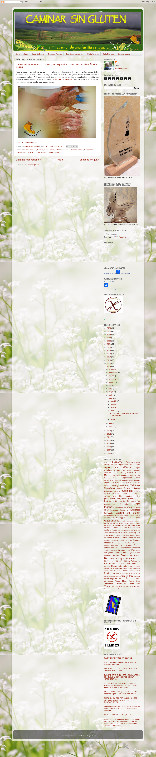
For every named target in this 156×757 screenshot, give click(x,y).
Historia (118, 525)
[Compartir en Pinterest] (76, 146)
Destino (136, 498)
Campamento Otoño (130, 478)
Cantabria (116, 482)
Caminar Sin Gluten (110, 273)
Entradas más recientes (28, 159)
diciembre (113, 369)
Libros (124, 533)
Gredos (126, 523)
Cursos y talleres (76, 150)
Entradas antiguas (89, 159)
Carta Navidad (108, 54)
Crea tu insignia (125, 273)
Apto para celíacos (29, 150)
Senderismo (109, 573)
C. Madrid (114, 475)
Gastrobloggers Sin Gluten (126, 518)
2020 (109, 347)
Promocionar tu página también (113, 289)
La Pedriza (113, 530)
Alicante (114, 465)
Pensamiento (109, 548)
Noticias (129, 540)
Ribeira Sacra (109, 568)
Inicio (60, 159)
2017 (109, 357)
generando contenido (133, 521)
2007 (109, 450)
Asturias (137, 470)
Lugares (136, 532)
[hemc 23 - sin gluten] (112, 648)
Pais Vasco (128, 543)
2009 (109, 444)
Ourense (121, 543)
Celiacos (58, 150)
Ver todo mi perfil (121, 68)
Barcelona (107, 473)
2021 (109, 344)
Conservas (117, 491)
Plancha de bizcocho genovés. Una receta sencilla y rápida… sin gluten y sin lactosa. (120, 693)
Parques (128, 545)
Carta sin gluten (22, 54)
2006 (109, 453)
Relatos (134, 561)
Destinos (107, 501)
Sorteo (123, 579)
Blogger (97, 736)
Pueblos (118, 552)
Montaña (117, 537)
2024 (109, 334)
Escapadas (88, 150)
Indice (120, 528)
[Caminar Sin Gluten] (118, 273)
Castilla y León (117, 486)
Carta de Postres (55, 54)
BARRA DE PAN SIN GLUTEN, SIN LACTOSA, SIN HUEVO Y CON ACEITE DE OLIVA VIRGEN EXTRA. (122, 677)
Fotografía (119, 515)
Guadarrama (32, 152)
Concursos (108, 491)
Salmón (106, 571)
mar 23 (114, 404)
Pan (121, 545)
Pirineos (128, 548)
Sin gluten (42, 152)
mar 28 (114, 401)
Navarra (137, 538)
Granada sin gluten (117, 523)
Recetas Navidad (111, 555)
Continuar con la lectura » (26, 142)
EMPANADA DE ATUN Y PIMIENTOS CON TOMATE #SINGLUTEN (120, 670)
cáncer (131, 480)
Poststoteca (113, 550)
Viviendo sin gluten (115, 589)
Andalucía (136, 465)
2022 (109, 341)
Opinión (107, 543)
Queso (125, 553)
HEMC (112, 525)
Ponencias (136, 548)
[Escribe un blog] (69, 146)
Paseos (137, 545)
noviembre (113, 373)
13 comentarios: (56, 146)
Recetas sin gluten (116, 558)
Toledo (138, 583)
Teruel (138, 581)
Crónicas (66, 150)
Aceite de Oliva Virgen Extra (118, 462)
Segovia (137, 571)
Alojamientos (123, 465)
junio (111, 389)
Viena (138, 586)
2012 (109, 434)
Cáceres (107, 478)
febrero (112, 423)
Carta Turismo (93, 54)
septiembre (113, 379)
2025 (109, 331)
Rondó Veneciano (134, 568)
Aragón (137, 468)
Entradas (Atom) (33, 165)
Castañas (128, 482)
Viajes (133, 586)
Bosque (40, 150)
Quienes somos (124, 54)
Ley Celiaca (118, 533)
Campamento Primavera (112, 480)
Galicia (137, 515)
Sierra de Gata (108, 576)
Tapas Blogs (121, 581)
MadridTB (119, 535)
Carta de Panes (38, 54)
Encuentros (124, 504)
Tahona (132, 579)
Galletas (107, 518)
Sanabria (125, 571)
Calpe (115, 478)
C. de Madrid (49, 150)
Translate (122, 237)
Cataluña (126, 486)
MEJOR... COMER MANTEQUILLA (117, 715)
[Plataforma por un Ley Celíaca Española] (113, 313)
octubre (112, 376)
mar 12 (114, 411)
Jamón (106, 530)
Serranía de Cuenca (123, 573)
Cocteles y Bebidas (131, 488)
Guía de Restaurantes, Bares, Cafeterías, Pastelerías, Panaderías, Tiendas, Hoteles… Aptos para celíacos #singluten (121, 685)
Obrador (136, 540)
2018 (109, 354)
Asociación (127, 470)
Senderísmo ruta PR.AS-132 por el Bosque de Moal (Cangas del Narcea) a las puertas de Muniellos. (122, 708)
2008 (109, 447)
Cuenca (107, 494)
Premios (121, 550)
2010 (109, 440)
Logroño (130, 532)
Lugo (106, 535)
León (112, 533)
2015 (109, 363)
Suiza (127, 579)
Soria (119, 579)
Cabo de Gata (135, 475)
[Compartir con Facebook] (74, 146)
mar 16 (114, 407)
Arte (118, 470)
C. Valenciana (123, 475)
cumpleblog (116, 494)
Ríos (125, 568)
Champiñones (109, 488)
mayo (111, 392)
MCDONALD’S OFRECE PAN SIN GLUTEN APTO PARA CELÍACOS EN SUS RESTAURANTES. (120, 700)
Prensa (128, 550)
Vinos (106, 589)
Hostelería (125, 525)
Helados (107, 525)
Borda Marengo (122, 473)
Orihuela (114, 543)
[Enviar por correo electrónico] (67, 146)
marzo (111, 398)
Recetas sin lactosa (120, 561)
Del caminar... (126, 496)
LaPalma (134, 530)
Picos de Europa (120, 547)
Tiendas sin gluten (125, 583)
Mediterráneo (135, 535)
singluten (113, 579)
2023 (109, 338)
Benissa (114, 473)
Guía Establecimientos (74, 54)
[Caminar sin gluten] (106, 286)
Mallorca (126, 535)
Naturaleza (128, 537)
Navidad (122, 540)
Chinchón (119, 488)
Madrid (112, 535)
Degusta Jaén (110, 496)
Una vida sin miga (122, 586)
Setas (132, 573)
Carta (122, 482)
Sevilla (138, 573)
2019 (109, 350)
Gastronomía (21, 152)
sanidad (131, 571)
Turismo (109, 586)
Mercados (108, 538)
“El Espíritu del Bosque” (62, 79)
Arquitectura (109, 470)
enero (111, 427)
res (139, 561)
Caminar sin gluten (109, 282)
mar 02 (114, 419)
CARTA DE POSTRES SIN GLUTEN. (118, 658)
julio (110, 385)
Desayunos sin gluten (124, 499)
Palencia (106, 545)
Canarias (125, 480)
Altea (130, 464)
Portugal (106, 550)
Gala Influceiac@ (129, 515)
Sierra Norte (116, 576)
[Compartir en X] (72, 146)
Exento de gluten (128, 512)
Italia (125, 528)
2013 (109, 431)
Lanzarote (127, 530)
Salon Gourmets (115, 571)
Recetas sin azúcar (130, 555)
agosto (112, 382)
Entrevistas (119, 507)
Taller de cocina (53, 152)
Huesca (115, 528)
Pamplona (114, 545)
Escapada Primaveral (119, 510)
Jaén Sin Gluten (134, 528)
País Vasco (136, 543)
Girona (106, 523)
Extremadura (109, 515)
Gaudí (123, 521)
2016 (109, 360)
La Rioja (120, 530)
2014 (109, 366)
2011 (109, 437)
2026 (109, 328)
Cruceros (137, 491)
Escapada (128, 507)
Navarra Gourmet (111, 540)
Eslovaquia (108, 513)
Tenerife (131, 581)
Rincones (118, 568)
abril (111, 395)
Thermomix (108, 583)
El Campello (120, 501)
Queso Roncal (135, 553)
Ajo (132, 462)
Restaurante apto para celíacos (125, 566)
